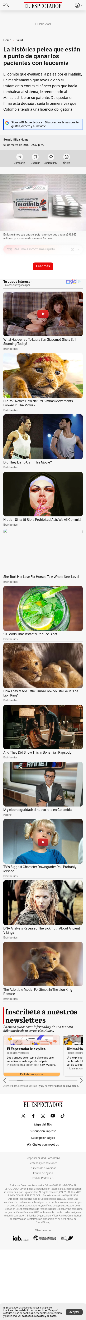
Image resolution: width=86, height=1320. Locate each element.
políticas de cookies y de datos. (39, 1315)
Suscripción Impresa (43, 1131)
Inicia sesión (15, 1065)
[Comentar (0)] (51, 157)
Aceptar (74, 1312)
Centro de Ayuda (43, 1173)
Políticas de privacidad (43, 1168)
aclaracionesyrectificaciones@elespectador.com (53, 1205)
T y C (40, 1085)
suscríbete (32, 1065)
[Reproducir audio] (10, 273)
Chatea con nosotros (45, 1144)
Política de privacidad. (66, 1085)
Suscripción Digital (43, 1138)
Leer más (43, 266)
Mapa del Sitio (43, 1124)
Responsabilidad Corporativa (43, 1158)
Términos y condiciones (43, 1163)
